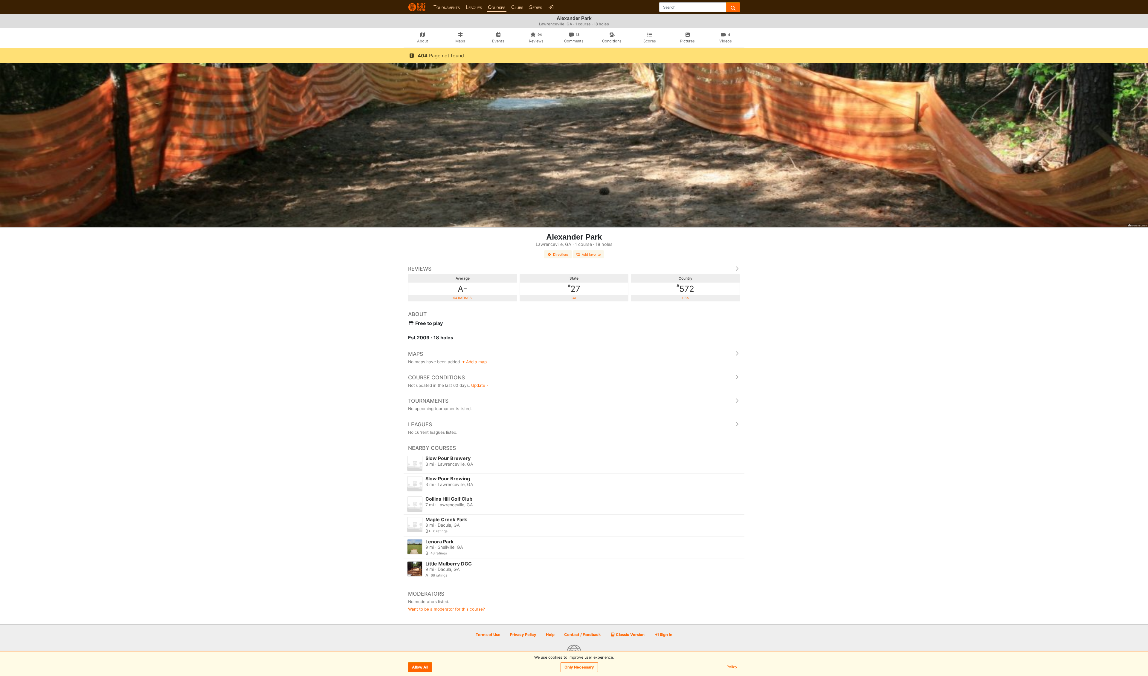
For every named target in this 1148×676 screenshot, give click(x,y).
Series (535, 7)
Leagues (474, 7)
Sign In (665, 634)
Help (550, 634)
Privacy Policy (523, 634)
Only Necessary (579, 667)
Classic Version (630, 634)
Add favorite (591, 254)
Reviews (419, 269)
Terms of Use (488, 634)
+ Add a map (474, 361)
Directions (561, 254)
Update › (479, 385)
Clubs (517, 7)
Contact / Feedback (582, 634)
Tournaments (446, 7)
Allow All (420, 667)
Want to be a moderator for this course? (446, 609)
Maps (415, 354)
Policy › (733, 667)
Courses (496, 7)
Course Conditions (436, 377)
